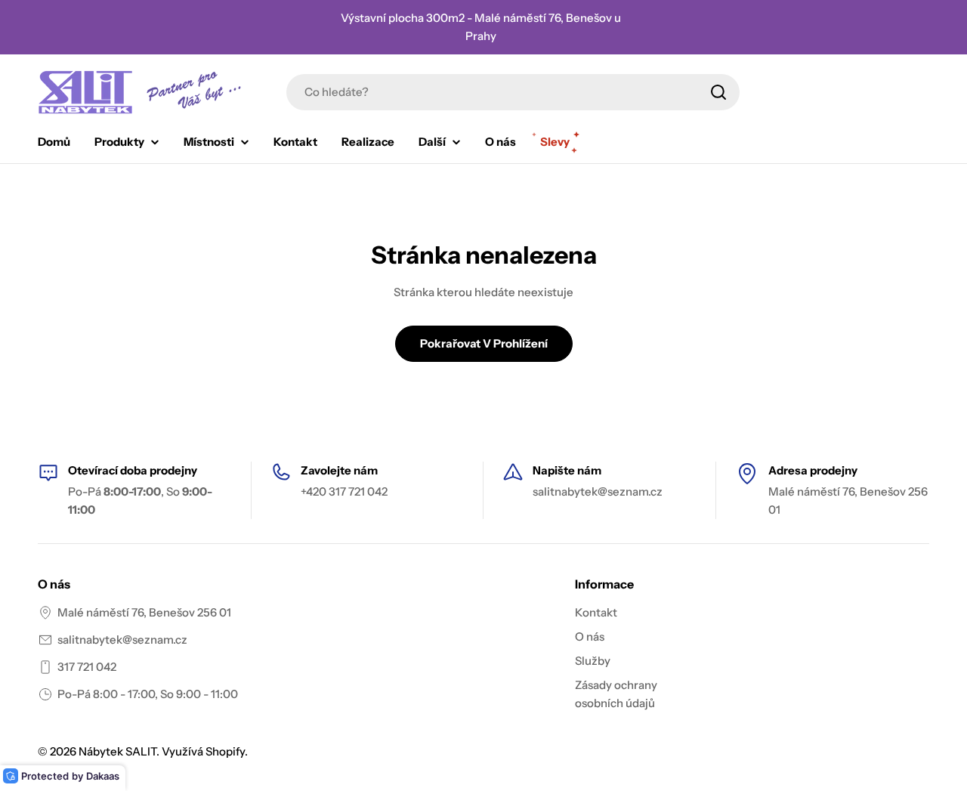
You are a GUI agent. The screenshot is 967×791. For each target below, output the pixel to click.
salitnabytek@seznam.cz (122, 639)
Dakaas (102, 776)
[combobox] (513, 92)
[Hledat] (718, 92)
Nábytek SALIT (117, 751)
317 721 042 (86, 667)
